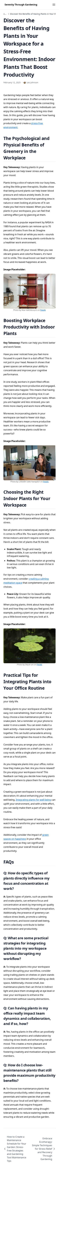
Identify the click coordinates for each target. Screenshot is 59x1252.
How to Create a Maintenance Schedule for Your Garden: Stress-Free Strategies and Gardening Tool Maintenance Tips (16, 1148)
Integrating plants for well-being (33, 799)
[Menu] (54, 4)
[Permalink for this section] (29, 158)
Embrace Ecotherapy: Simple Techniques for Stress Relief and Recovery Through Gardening (42, 1149)
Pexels (43, 310)
